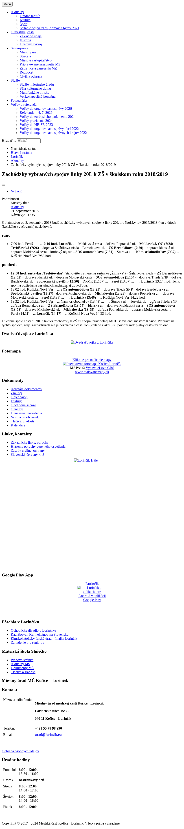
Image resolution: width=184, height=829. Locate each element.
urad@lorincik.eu (48, 734)
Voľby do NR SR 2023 (36, 125)
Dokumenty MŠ (22, 668)
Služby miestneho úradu (37, 84)
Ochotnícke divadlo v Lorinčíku (33, 630)
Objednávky (19, 397)
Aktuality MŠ (20, 664)
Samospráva (19, 48)
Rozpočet (26, 72)
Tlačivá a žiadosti (23, 672)
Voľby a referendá (24, 104)
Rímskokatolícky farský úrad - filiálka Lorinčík (44, 638)
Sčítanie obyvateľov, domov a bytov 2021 (49, 28)
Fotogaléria (19, 100)
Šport (23, 24)
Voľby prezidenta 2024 (36, 120)
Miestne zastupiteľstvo (36, 60)
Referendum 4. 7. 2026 (36, 112)
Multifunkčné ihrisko (34, 92)
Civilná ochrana (31, 76)
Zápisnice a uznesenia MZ (38, 68)
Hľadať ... (9, 140)
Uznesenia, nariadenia (26, 413)
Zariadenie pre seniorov (27, 642)
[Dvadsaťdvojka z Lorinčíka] (92, 342)
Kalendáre (18, 425)
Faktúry (16, 401)
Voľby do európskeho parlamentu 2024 (47, 116)
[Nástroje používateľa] (3, 185)
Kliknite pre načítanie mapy (92, 360)
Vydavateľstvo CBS (100, 368)
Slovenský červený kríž (27, 454)
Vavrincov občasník (25, 417)
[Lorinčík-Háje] (92, 514)
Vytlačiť (16, 191)
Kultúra (25, 20)
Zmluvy (16, 393)
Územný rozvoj (31, 44)
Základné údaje (31, 36)
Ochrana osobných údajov (20, 751)
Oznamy (17, 409)
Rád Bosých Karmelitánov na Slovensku (39, 634)
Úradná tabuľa (30, 16)
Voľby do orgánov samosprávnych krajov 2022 (53, 133)
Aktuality (17, 12)
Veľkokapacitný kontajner (38, 96)
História (25, 40)
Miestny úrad (29, 52)
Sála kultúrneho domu (35, 88)
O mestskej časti (22, 32)
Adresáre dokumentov (26, 389)
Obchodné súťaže (23, 405)
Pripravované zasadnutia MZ (40, 64)
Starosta (25, 56)
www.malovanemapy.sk (92, 372)
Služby (16, 80)
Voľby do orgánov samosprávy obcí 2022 (49, 129)
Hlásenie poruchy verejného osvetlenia (38, 446)
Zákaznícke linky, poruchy (29, 442)
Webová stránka (22, 660)
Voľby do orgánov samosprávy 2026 (46, 108)
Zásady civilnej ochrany (28, 450)
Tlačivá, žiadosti (22, 421)
